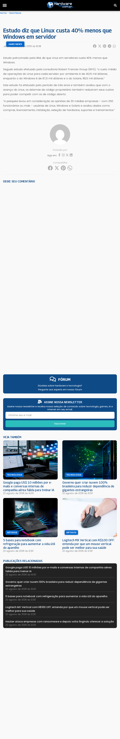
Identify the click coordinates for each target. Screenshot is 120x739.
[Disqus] (60, 229)
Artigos (12, 532)
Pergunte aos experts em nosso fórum (60, 389)
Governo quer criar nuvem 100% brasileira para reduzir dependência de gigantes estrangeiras (88, 486)
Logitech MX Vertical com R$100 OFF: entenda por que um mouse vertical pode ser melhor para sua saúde (88, 543)
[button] (4, 5)
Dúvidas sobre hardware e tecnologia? (60, 385)
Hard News (15, 13)
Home (3, 13)
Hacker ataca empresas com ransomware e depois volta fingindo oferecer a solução (59, 621)
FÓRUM (64, 379)
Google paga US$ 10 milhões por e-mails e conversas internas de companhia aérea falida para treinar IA (28, 486)
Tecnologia (14, 475)
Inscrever (60, 423)
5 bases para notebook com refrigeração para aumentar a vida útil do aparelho (29, 543)
